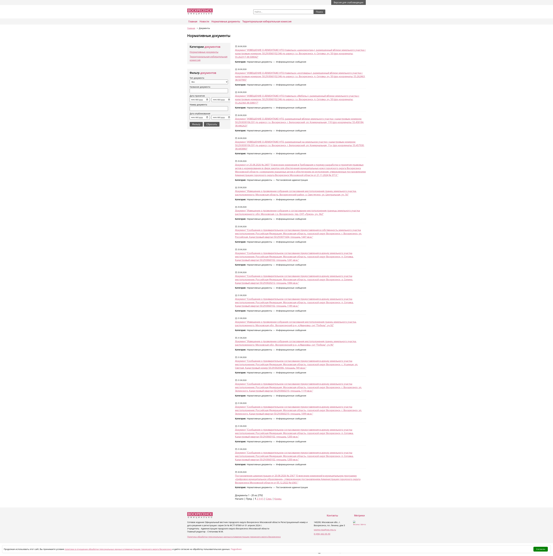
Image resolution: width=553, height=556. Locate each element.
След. (269, 498)
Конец (277, 498)
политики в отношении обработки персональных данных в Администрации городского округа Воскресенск (118, 549)
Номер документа (198, 104)
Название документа (200, 86)
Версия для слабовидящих (348, 2)
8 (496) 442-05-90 (322, 534)
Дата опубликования (200, 115)
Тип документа (197, 78)
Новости (204, 21)
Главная (192, 21)
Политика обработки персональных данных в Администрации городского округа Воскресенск (234, 536)
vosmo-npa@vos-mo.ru (325, 529)
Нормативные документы (225, 21)
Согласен (540, 549)
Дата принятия (200, 97)
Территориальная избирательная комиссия (266, 21)
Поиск (319, 11)
